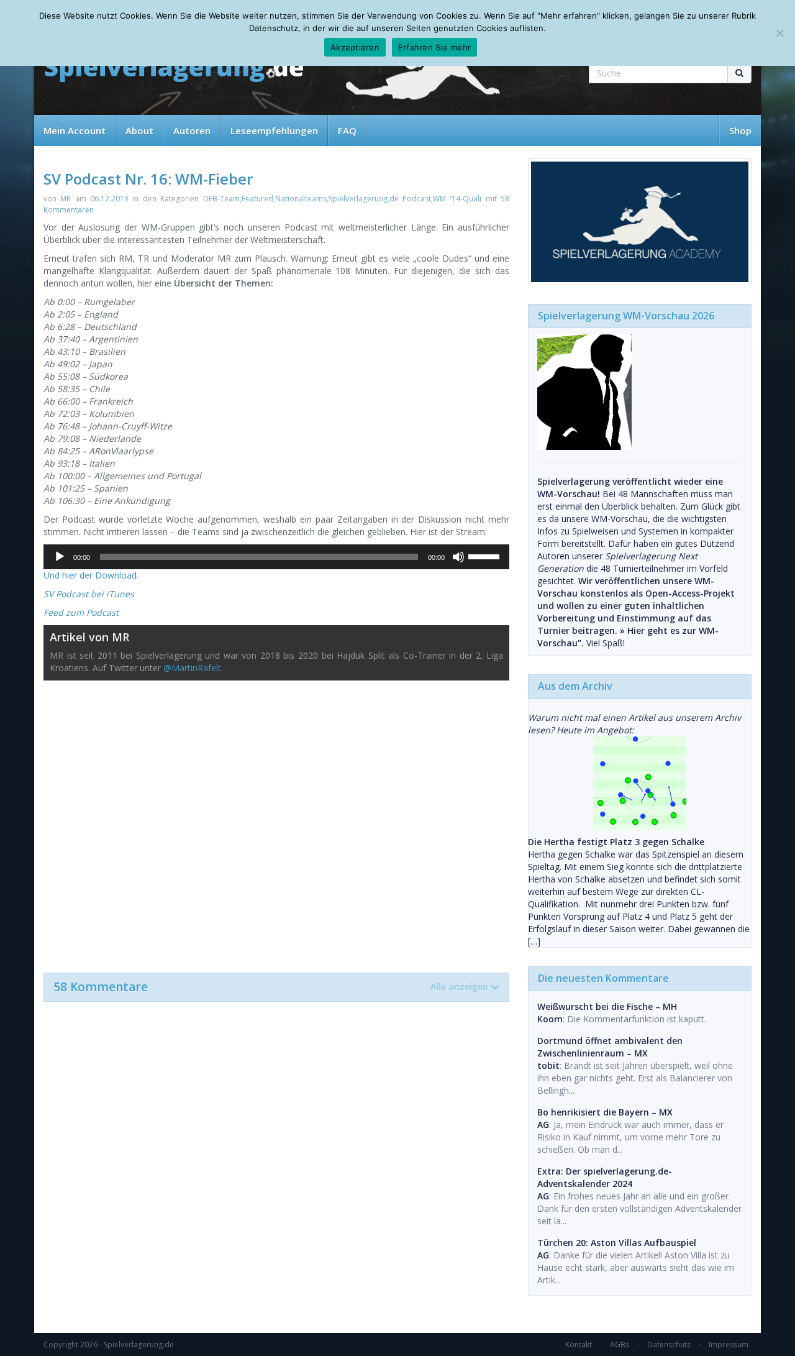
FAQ (347, 130)
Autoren (192, 130)
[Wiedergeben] (59, 557)
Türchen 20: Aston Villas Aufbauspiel (616, 1242)
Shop (740, 130)
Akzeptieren (354, 47)
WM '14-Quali (457, 198)
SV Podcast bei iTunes (88, 594)
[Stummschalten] (458, 557)
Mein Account (74, 130)
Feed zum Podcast (81, 612)
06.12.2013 (109, 198)
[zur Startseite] (173, 70)
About (139, 130)
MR (65, 198)
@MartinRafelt (192, 668)
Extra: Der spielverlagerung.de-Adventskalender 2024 (604, 1177)
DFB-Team (221, 198)
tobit (548, 1065)
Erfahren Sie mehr (434, 47)
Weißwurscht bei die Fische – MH (607, 1006)
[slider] (485, 555)
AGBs (619, 1344)
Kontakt (578, 1344)
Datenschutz (669, 1344)
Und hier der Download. (91, 575)
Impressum (728, 1344)
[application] (276, 556)
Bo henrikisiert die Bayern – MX (605, 1112)
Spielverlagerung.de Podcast (380, 198)
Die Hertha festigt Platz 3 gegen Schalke (616, 842)
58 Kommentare (270, 987)
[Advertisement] (276, 820)
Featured (257, 198)
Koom (550, 1019)
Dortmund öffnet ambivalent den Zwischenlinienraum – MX (610, 1047)
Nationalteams (301, 198)
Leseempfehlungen (274, 130)
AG (543, 1124)
